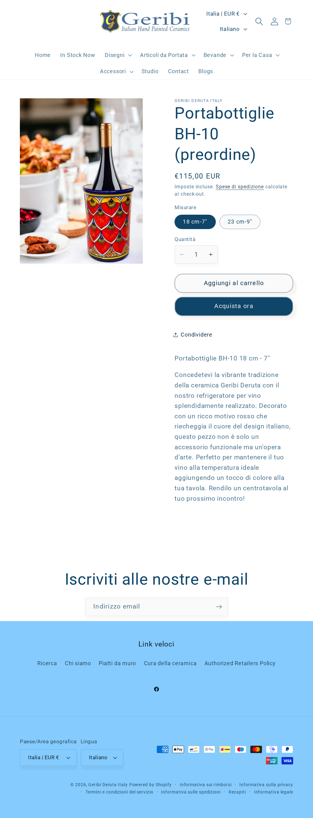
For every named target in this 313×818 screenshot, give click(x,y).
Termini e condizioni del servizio (119, 792)
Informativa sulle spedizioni (190, 792)
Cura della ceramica (170, 663)
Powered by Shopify (150, 784)
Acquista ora (233, 306)
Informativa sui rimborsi (206, 784)
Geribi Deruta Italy (107, 784)
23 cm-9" (240, 221)
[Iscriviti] (219, 606)
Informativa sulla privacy (266, 784)
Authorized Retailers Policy (240, 663)
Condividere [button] (196, 334)
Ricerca (47, 663)
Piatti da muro (117, 663)
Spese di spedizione (240, 187)
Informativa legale (273, 792)
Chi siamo (78, 663)
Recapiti (237, 792)
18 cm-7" (195, 221)
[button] (117, 55)
